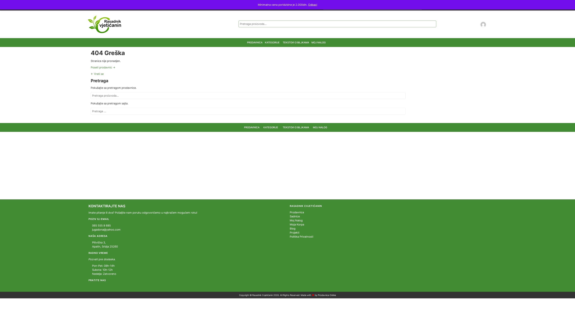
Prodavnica (297, 212)
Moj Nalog (296, 220)
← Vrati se (97, 73)
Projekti (294, 232)
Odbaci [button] (312, 4)
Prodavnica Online (327, 295)
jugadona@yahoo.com (106, 229)
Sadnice (295, 216)
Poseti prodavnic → (103, 67)
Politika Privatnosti (301, 236)
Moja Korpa (297, 224)
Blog (292, 228)
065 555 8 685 (101, 225)
